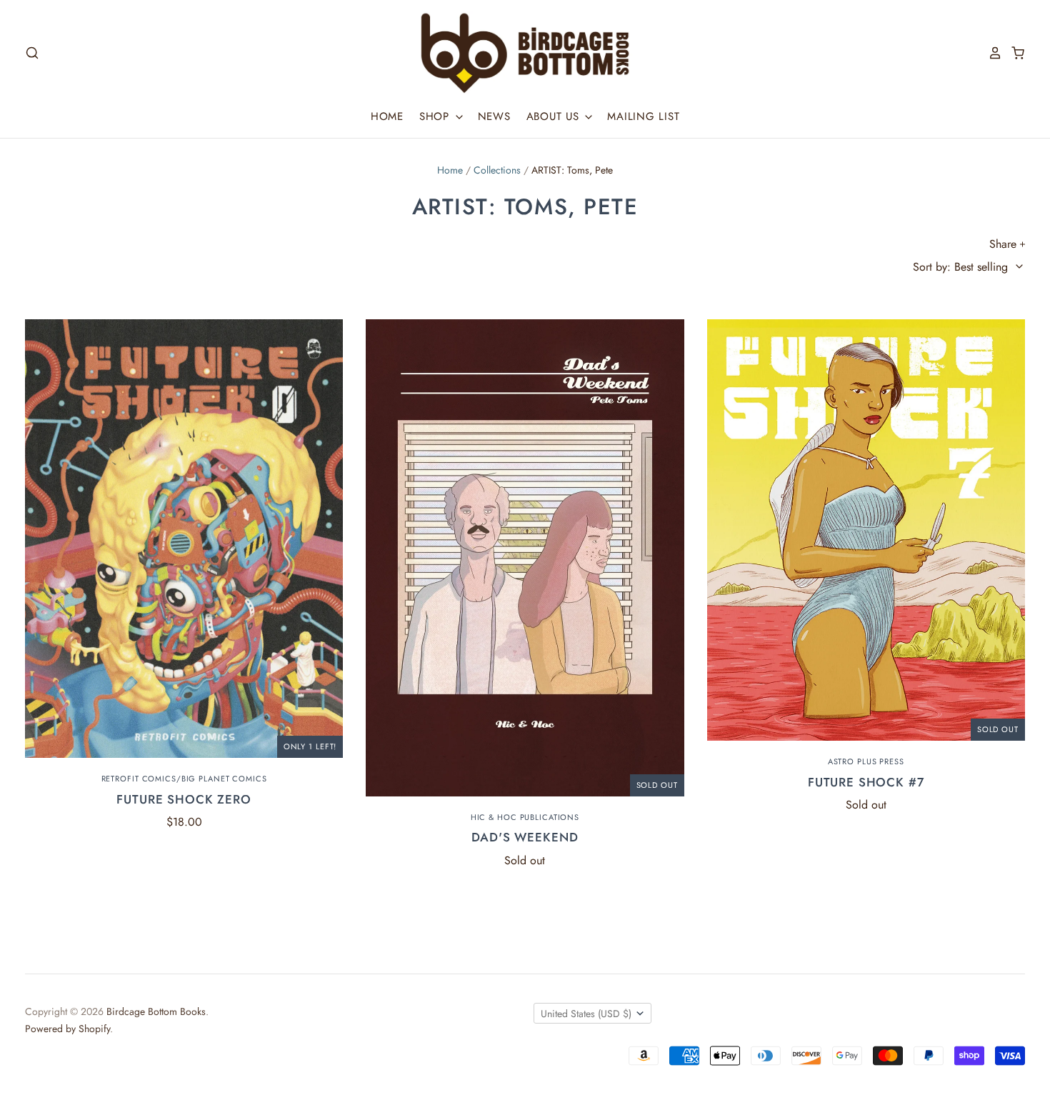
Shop (436, 116)
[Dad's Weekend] (525, 557)
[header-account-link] (990, 53)
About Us (555, 116)
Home (387, 116)
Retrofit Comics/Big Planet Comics (184, 778)
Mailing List (643, 116)
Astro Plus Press (866, 761)
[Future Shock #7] (866, 530)
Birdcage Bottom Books (156, 1011)
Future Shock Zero (183, 799)
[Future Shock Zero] (184, 539)
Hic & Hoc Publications (525, 817)
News (494, 116)
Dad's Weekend (524, 837)
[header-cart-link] (1013, 53)
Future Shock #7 (866, 782)
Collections (497, 170)
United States (586, 1013)
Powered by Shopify (67, 1028)
